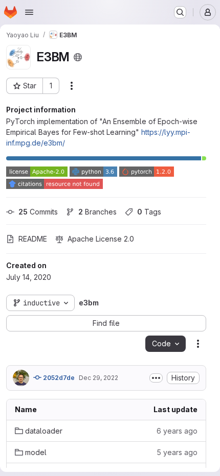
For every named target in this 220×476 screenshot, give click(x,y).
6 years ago (177, 430)
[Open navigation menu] (29, 12)
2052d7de (58, 378)
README (32, 238)
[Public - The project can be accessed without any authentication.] (78, 57)
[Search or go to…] (180, 12)
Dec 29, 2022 (98, 378)
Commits (38, 211)
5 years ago (177, 452)
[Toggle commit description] (156, 378)
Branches (97, 211)
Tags (149, 211)
